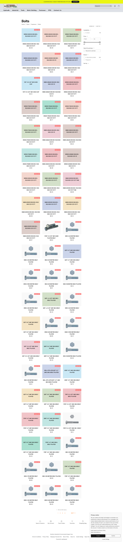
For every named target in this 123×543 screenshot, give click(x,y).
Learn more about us (95, 532)
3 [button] (62, 513)
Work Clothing (32, 10)
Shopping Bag (82, 523)
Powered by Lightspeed (61, 539)
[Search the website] (111, 6)
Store (28, 24)
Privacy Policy (46, 536)
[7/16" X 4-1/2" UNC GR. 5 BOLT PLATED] (72, 419)
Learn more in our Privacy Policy (98, 530)
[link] (105, 538)
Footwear (42, 10)
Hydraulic (6, 10)
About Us (72, 536)
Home (23, 24)
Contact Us (57, 10)
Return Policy (66, 536)
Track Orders (61, 523)
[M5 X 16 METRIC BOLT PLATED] (72, 347)
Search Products (40, 523)
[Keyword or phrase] (85, 51)
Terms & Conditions (36, 536)
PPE (50, 10)
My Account (51, 523)
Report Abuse (88, 536)
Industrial (15, 10)
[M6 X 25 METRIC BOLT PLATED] (51, 467)
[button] (75, 2)
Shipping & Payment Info (56, 536)
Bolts (39, 24)
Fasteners (33, 24)
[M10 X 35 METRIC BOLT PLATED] (31, 251)
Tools (23, 10)
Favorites (72, 523)
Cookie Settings (79, 536)
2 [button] (60, 513)
